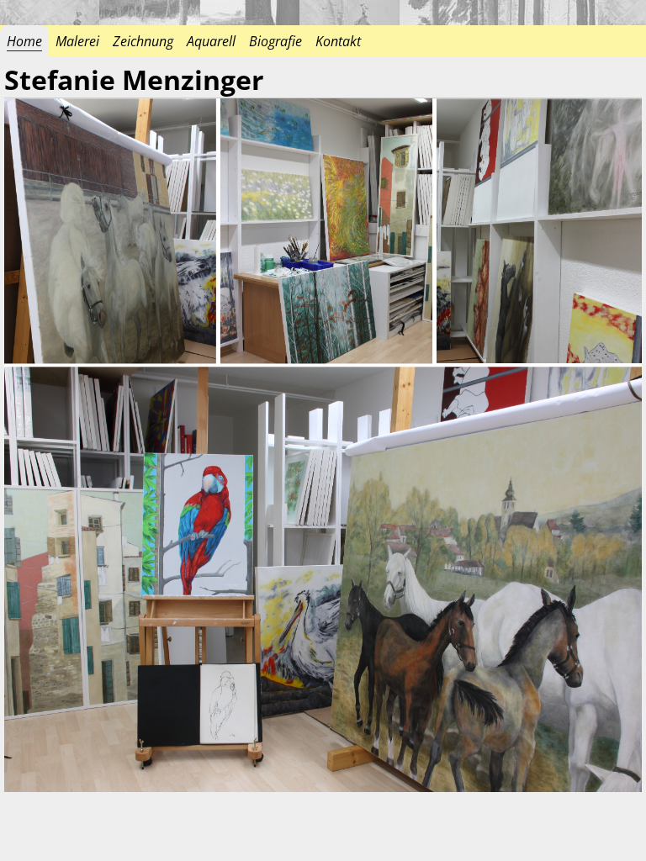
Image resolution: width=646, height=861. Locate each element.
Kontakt (338, 41)
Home (24, 41)
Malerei (77, 41)
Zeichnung (143, 41)
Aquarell (211, 41)
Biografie (275, 41)
